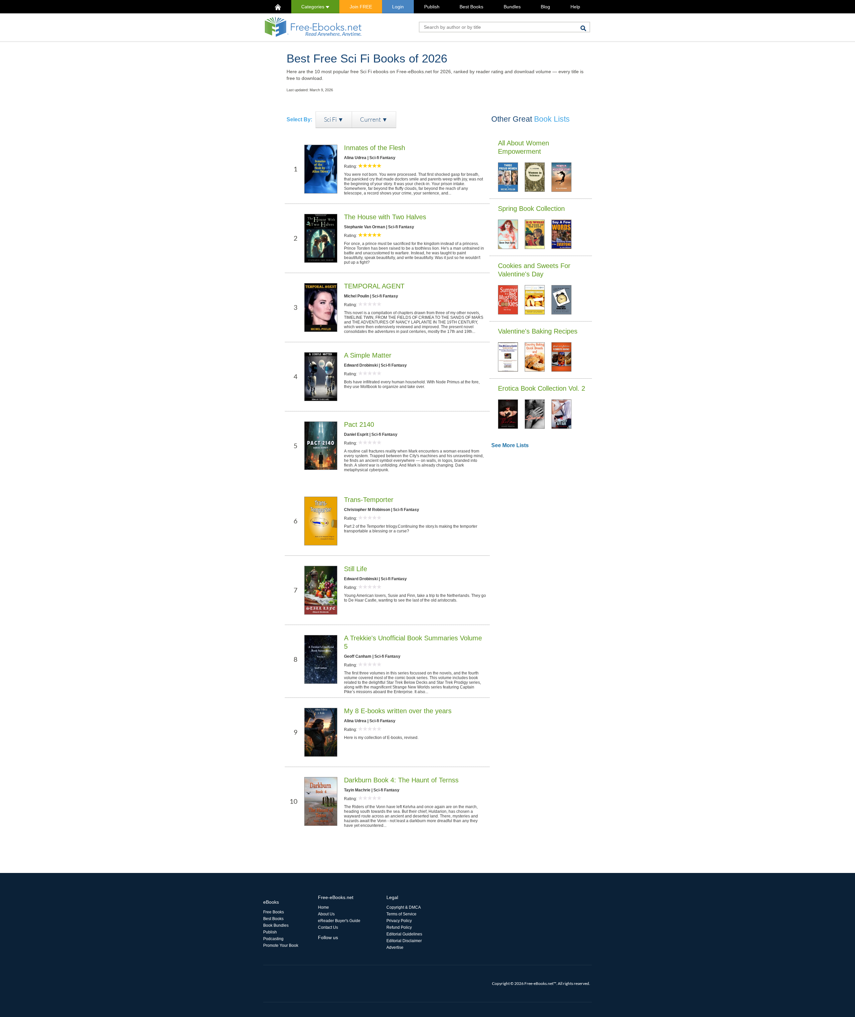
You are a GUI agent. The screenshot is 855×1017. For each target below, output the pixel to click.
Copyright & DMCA (403, 907)
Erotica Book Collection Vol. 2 (541, 388)
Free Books (273, 912)
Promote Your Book (280, 945)
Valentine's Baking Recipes (537, 331)
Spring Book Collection (531, 208)
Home (323, 907)
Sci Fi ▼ (334, 119)
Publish (432, 6)
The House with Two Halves (385, 217)
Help (575, 6)
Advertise (394, 947)
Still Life (355, 569)
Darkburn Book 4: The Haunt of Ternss (401, 780)
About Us (326, 914)
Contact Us (328, 927)
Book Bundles (276, 925)
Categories (313, 6)
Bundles (512, 6)
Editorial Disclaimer (404, 940)
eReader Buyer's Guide (339, 920)
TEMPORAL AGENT (374, 286)
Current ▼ (374, 119)
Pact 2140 (359, 424)
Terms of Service (401, 914)
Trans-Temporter (368, 499)
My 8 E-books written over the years (398, 711)
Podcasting (273, 938)
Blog (545, 6)
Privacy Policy (399, 920)
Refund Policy (399, 927)
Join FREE (361, 6)
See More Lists (510, 445)
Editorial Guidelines (404, 934)
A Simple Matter (367, 355)
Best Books (471, 6)
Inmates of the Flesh (374, 147)
